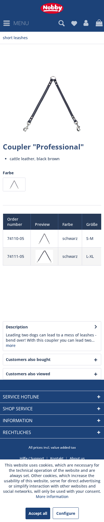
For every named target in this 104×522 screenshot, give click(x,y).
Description (17, 327)
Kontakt (57, 458)
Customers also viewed (28, 373)
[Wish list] (74, 23)
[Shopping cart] (98, 23)
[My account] (86, 23)
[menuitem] (16, 23)
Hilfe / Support (32, 458)
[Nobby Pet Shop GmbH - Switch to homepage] (52, 8)
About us (77, 458)
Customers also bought (28, 359)
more (11, 345)
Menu (21, 23)
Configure (65, 513)
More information (52, 496)
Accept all (38, 513)
